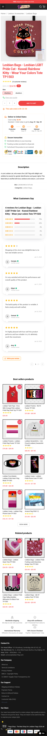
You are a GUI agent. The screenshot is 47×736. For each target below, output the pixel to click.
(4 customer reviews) (19, 82)
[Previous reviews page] (32, 364)
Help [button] (43, 733)
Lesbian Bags (31, 14)
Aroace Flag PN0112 (32, 511)
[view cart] (44, 6)
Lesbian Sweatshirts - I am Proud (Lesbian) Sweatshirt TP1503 (34, 443)
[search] (40, 6)
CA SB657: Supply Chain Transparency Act (16, 677)
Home (3, 14)
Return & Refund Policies (10, 693)
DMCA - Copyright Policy (10, 674)
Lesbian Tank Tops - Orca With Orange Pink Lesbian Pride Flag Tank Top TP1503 (12, 408)
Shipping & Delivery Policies (11, 687)
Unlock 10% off (4, 726)
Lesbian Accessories (16, 14)
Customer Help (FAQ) (9, 699)
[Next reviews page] (42, 364)
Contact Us (5, 696)
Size (4, 89)
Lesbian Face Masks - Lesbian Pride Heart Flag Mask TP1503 (11, 478)
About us (5, 664)
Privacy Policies (7, 671)
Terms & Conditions (8, 667)
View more (23, 524)
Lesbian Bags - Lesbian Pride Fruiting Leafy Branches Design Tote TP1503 (34, 562)
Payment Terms (7, 690)
